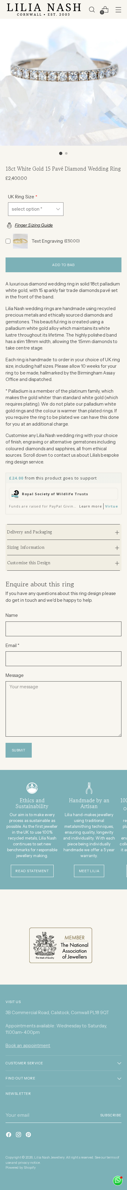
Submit (19, 750)
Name (12, 615)
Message (15, 675)
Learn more (90, 506)
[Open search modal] (91, 9)
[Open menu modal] (118, 9)
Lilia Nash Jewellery (49, 1157)
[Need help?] (118, 1181)
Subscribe (111, 1115)
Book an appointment (28, 1045)
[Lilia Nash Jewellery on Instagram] (19, 1135)
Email (13, 645)
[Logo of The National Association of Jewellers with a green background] (60, 945)
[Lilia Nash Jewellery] (44, 9)
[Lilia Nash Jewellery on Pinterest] (29, 1135)
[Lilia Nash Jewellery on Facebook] (9, 1135)
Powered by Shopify (21, 1167)
